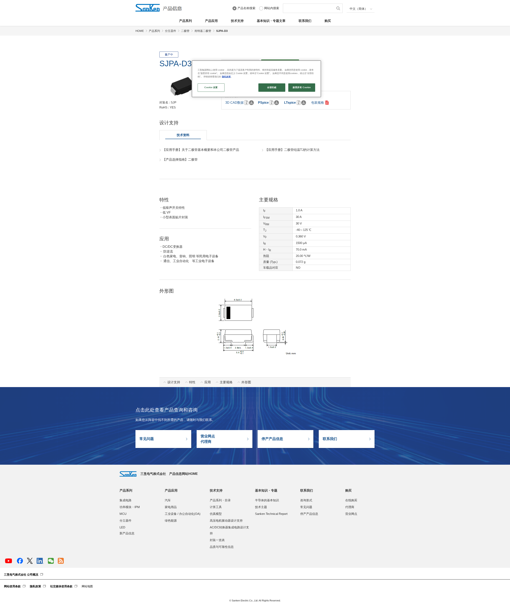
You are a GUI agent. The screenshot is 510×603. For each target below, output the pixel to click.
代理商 (349, 507)
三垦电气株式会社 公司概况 (21, 574)
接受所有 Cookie (302, 87)
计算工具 (216, 507)
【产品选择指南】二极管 (180, 159)
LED (122, 527)
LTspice (290, 102)
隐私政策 (35, 586)
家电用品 (171, 507)
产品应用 (211, 20)
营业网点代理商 (208, 439)
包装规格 (317, 102)
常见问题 (146, 439)
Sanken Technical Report (271, 513)
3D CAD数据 (234, 102)
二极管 (185, 30)
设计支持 (173, 382)
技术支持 (237, 20)
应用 (207, 382)
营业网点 (351, 513)
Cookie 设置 (211, 87)
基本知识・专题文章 (271, 20)
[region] (256, 78)
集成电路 (125, 500)
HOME (139, 30)
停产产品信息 (272, 439)
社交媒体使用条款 (61, 586)
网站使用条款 (12, 586)
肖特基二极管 (202, 30)
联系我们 (305, 20)
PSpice (263, 102)
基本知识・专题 (266, 490)
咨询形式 (306, 500)
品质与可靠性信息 (222, 546)
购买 (328, 20)
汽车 (168, 500)
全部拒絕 (271, 87)
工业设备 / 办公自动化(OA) (182, 513)
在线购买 (351, 500)
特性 (192, 382)
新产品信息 (127, 533)
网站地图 (87, 586)
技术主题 (261, 507)
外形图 (246, 382)
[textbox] (309, 8)
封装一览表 (217, 540)
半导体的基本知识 (267, 500)
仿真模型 (216, 513)
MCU (123, 513)
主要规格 (226, 382)
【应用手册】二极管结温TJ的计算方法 (292, 149)
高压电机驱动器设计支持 (226, 520)
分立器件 (170, 30)
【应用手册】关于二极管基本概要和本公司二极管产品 (201, 149)
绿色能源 (171, 520)
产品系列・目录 (220, 500)
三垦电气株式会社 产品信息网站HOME (169, 473)
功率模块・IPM (130, 507)
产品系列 (185, 20)
